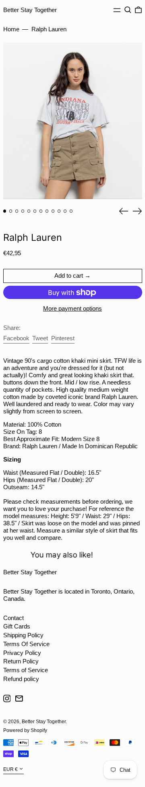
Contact (13, 617)
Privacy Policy (22, 652)
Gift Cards (16, 626)
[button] (128, 10)
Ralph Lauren (48, 29)
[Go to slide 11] (65, 211)
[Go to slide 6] (35, 211)
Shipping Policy (23, 635)
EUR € (10, 769)
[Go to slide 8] (47, 211)
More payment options (72, 308)
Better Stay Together (30, 9)
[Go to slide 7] (41, 211)
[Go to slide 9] (53, 211)
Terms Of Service (26, 644)
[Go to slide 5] (29, 211)
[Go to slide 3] (17, 211)
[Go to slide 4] (23, 211)
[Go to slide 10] (59, 211)
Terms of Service (25, 670)
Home (11, 29)
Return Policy (21, 661)
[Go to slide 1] (4, 211)
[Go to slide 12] (71, 211)
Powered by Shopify (25, 730)
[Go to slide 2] (10, 211)
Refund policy (21, 678)
